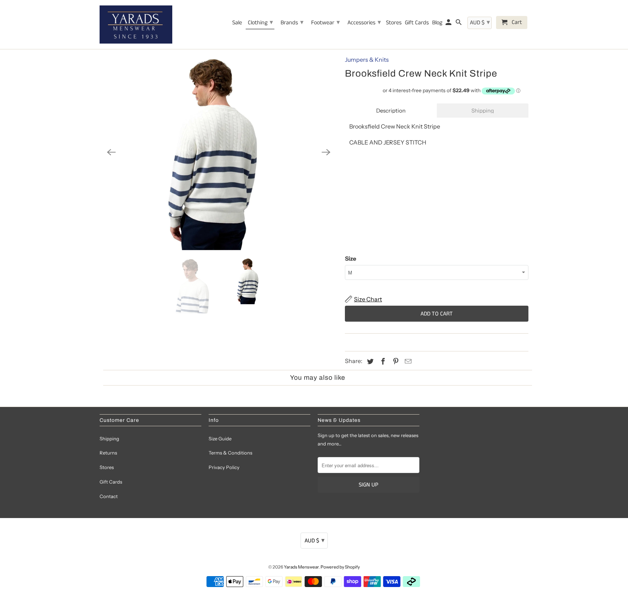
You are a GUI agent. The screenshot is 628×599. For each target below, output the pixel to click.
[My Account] (449, 24)
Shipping (482, 110)
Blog (437, 23)
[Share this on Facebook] (382, 362)
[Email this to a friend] (407, 362)
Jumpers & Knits (367, 59)
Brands (292, 22)
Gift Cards (111, 482)
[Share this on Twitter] (369, 362)
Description (391, 110)
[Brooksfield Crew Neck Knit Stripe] (218, 152)
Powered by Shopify (340, 567)
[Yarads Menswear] (136, 24)
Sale (237, 23)
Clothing (260, 22)
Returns (108, 453)
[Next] (326, 152)
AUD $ (315, 540)
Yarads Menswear (301, 567)
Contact (109, 496)
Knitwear (367, 342)
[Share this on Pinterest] (394, 362)
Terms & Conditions (230, 453)
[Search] (459, 24)
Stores (107, 467)
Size (350, 258)
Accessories (364, 22)
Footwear (325, 22)
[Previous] (111, 152)
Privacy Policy (224, 467)
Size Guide (220, 438)
